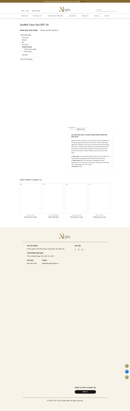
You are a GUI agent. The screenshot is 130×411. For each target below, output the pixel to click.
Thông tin (85, 16)
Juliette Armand (27, 47)
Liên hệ (106, 16)
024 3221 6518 (32, 263)
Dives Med (25, 44)
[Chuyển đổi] (39, 35)
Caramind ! (83, 1)
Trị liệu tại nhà (28, 51)
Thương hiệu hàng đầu (55, 16)
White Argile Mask (53, 217)
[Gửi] (115, 9)
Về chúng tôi (37, 16)
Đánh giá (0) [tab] (80, 129)
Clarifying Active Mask (30, 217)
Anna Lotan (25, 37)
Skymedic (25, 55)
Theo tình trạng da (26, 59)
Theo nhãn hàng (25, 35)
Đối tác (97, 16)
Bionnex (24, 40)
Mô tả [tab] (72, 129)
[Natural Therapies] (65, 9)
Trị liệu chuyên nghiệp (30, 49)
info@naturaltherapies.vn (50, 263)
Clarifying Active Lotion (99, 217)
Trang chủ (24, 16)
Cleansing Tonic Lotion (76, 217)
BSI (23, 42)
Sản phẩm (72, 16)
